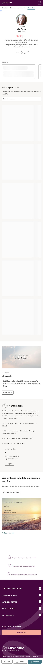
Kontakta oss (21, 632)
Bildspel (13, 8)
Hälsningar (5, 8)
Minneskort (31, 8)
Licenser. (4, 658)
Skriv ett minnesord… (9, 99)
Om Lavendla (8, 615)
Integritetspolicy (33, 656)
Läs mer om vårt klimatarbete (14, 443)
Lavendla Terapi (9, 602)
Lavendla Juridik (10, 595)
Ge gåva (9, 464)
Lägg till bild (7, 392)
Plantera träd (21, 8)
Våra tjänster (8, 609)
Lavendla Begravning (12, 589)
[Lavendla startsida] (7, 3)
